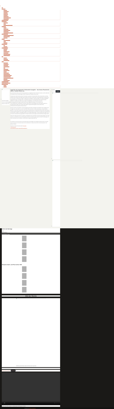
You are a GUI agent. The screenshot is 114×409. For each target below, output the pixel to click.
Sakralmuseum (13, 127)
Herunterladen (13, 370)
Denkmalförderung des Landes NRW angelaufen (18, 128)
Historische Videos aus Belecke (6, 370)
